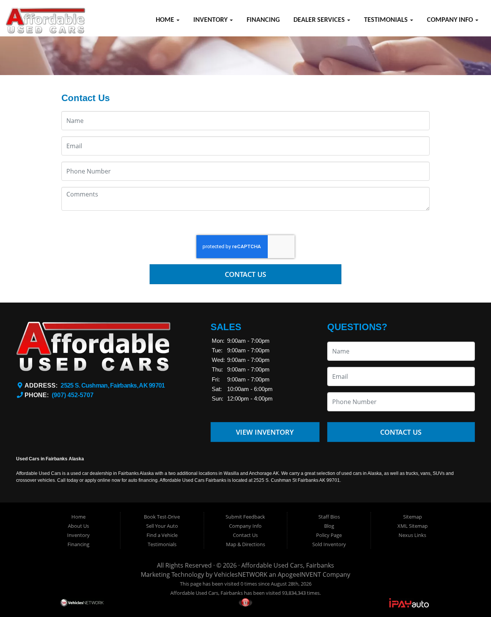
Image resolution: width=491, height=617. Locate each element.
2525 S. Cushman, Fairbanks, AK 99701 (113, 385)
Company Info (451, 20)
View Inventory (265, 432)
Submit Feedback (245, 516)
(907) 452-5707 (73, 395)
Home (166, 20)
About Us (78, 525)
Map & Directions (245, 544)
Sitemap (412, 516)
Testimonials (386, 20)
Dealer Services (319, 20)
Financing (263, 20)
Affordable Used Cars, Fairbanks (287, 565)
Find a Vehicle (162, 535)
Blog (329, 525)
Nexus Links (412, 535)
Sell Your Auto (162, 525)
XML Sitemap (412, 525)
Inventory (211, 20)
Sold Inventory (329, 544)
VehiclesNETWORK (240, 574)
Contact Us (245, 274)
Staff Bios (329, 516)
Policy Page (329, 535)
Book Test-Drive (162, 516)
